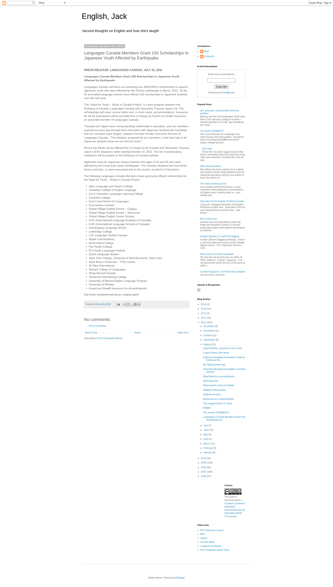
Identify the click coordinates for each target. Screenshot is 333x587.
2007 (204, 471)
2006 (204, 476)
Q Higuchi (209, 56)
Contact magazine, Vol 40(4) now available (222, 271)
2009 (204, 462)
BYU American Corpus (212, 530)
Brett (206, 51)
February (209, 448)
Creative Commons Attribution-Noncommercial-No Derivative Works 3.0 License (235, 510)
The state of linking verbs (213, 183)
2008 (204, 467)
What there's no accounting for (219, 376)
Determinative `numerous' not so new (222, 348)
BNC (202, 534)
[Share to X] (132, 304)
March (207, 443)
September (210, 339)
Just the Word (207, 542)
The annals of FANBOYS (216, 412)
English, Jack (104, 16)
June (206, 430)
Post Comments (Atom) (110, 338)
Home (137, 332)
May (206, 434)
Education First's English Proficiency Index (222, 201)
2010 (204, 458)
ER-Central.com (208, 218)
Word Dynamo (210, 381)
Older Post (182, 332)
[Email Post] (117, 304)
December (209, 326)
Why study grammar (210, 166)
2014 (204, 308)
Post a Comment (97, 326)
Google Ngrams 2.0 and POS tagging (219, 236)
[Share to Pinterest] (139, 304)
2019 (204, 304)
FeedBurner (228, 92)
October (208, 335)
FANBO (207, 408)
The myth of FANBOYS (212, 131)
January (208, 452)
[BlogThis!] (128, 304)
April (206, 439)
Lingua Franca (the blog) (216, 352)
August (207, 344)
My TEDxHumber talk (214, 364)
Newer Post (91, 332)
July (206, 425)
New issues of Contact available (217, 254)
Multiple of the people (214, 390)
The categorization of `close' (217, 403)
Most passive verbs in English (218, 385)
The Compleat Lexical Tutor (214, 550)
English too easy (211, 394)
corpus (203, 538)
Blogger (181, 577)
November (209, 330)
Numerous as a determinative (218, 399)
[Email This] (124, 304)
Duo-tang (207, 148)
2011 (204, 322)
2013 (204, 313)
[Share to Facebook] (135, 304)
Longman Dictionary (210, 546)
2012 (204, 317)
